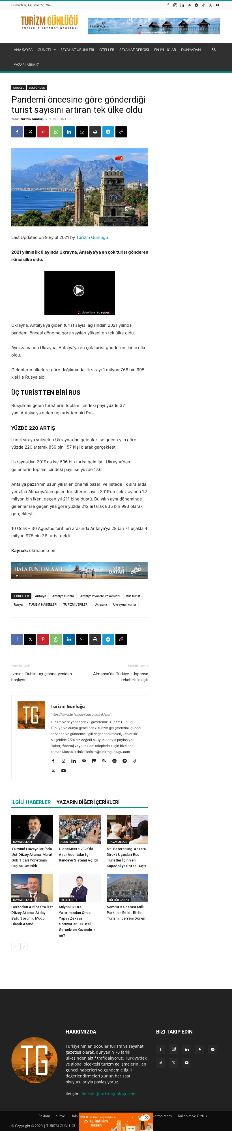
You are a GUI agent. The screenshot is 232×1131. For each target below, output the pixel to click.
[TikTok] (203, 5)
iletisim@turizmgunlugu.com (109, 1093)
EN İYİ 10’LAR (165, 49)
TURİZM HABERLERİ (43, 604)
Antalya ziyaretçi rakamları (100, 596)
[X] (210, 5)
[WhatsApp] (56, 131)
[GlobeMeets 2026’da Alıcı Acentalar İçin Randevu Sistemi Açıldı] (79, 829)
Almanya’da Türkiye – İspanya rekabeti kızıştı (120, 676)
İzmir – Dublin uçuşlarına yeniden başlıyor (41, 676)
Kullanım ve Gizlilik (192, 1115)
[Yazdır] (95, 131)
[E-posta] (82, 131)
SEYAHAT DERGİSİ (134, 49)
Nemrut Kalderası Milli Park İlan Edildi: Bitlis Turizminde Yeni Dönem (126, 912)
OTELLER (106, 49)
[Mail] (86, 761)
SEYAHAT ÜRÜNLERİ (77, 49)
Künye (60, 1115)
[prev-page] (14, 946)
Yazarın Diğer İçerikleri (88, 802)
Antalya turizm (63, 596)
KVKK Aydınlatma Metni (154, 1115)
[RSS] (189, 5)
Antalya (40, 596)
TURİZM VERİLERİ (75, 604)
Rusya (18, 604)
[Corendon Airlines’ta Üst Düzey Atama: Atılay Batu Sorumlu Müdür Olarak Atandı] (32, 888)
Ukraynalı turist (124, 604)
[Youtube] (217, 5)
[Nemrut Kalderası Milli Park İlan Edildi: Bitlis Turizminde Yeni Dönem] (127, 888)
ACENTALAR (69, 842)
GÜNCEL (45, 49)
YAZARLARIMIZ (26, 64)
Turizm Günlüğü (32, 119)
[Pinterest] (43, 131)
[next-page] (23, 946)
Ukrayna (100, 604)
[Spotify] (116, 761)
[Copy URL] (121, 131)
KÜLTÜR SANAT (118, 900)
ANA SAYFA (23, 49)
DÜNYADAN (191, 49)
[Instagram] (175, 5)
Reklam (44, 1115)
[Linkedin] (182, 5)
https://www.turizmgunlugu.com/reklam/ (80, 714)
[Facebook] (168, 5)
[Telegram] (196, 5)
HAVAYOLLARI (22, 842)
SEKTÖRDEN (37, 88)
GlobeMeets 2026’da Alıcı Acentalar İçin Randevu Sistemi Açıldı (78, 854)
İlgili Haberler (31, 802)
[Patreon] (96, 761)
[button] (214, 49)
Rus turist (133, 596)
